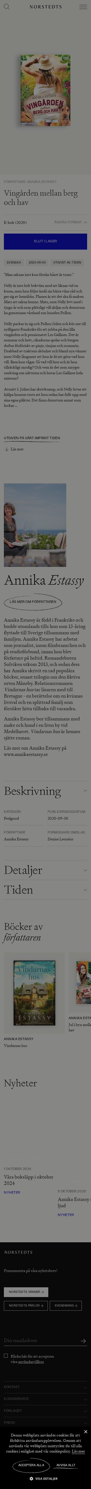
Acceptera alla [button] (31, 1465)
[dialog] (45, 744)
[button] (45, 1478)
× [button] (85, 1432)
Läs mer (78, 1451)
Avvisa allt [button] (66, 1465)
